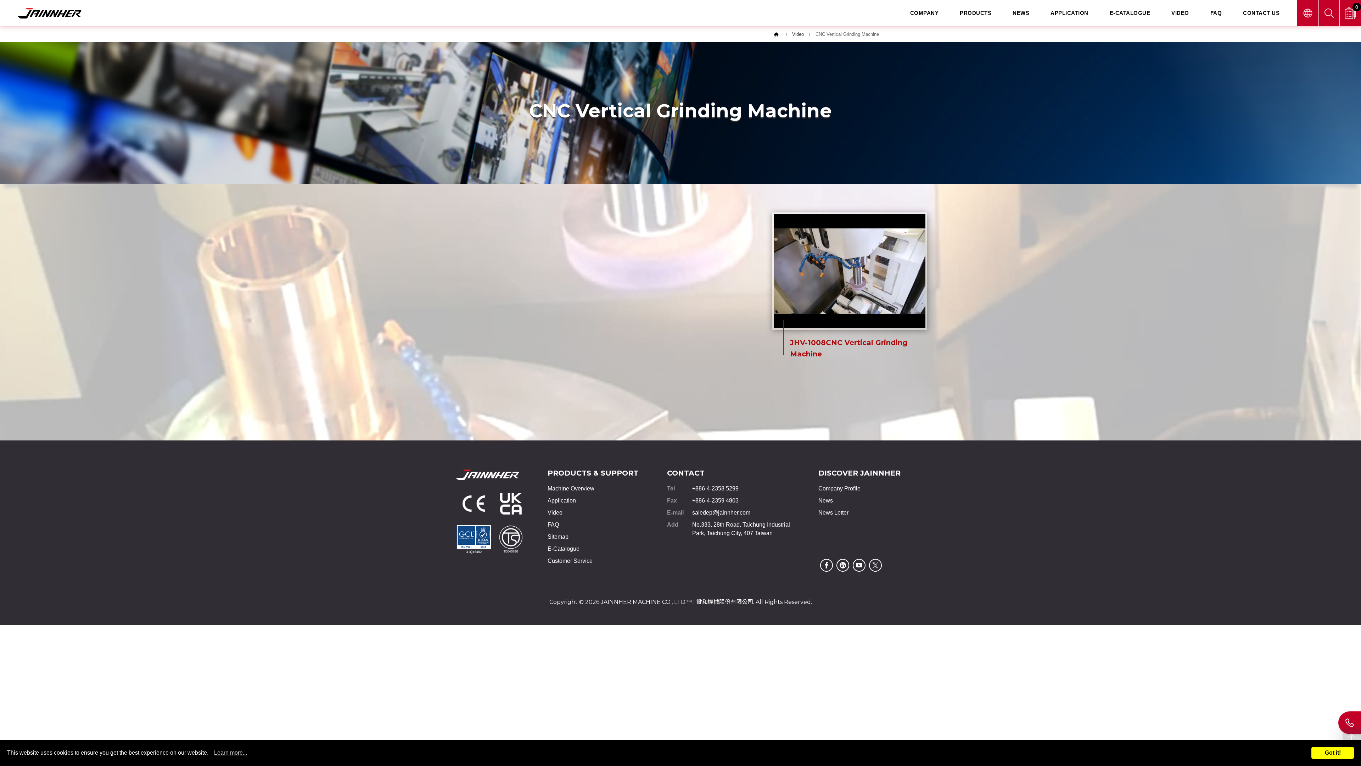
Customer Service (570, 561)
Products (975, 13)
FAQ (1216, 13)
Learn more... (230, 753)
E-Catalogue (1130, 13)
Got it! (1333, 753)
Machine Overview (571, 488)
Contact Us (1261, 13)
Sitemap (558, 537)
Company (924, 13)
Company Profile (839, 488)
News (1021, 13)
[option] (850, 291)
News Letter (833, 513)
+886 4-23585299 (1349, 722)
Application (1069, 13)
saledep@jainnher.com (721, 513)
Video (1180, 13)
